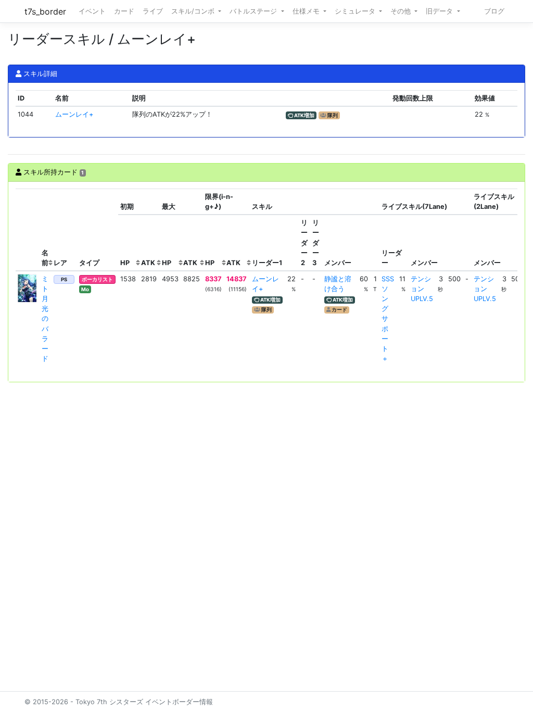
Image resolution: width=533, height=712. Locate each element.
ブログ (494, 11)
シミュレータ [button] (356, 11)
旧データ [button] (440, 11)
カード (124, 11)
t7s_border (45, 11)
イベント (92, 11)
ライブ (153, 11)
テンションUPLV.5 (422, 289)
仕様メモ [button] (307, 11)
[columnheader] (28, 230)
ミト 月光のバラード (45, 319)
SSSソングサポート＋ (388, 319)
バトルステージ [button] (254, 11)
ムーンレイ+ (74, 114)
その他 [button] (401, 11)
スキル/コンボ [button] (194, 11)
